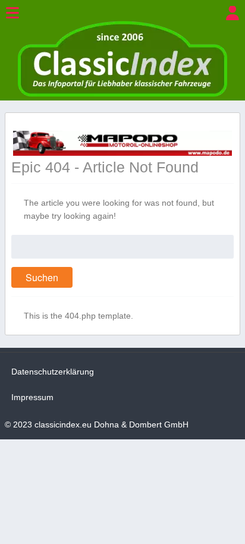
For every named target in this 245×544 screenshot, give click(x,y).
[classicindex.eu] (122, 94)
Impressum (32, 397)
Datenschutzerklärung (52, 371)
